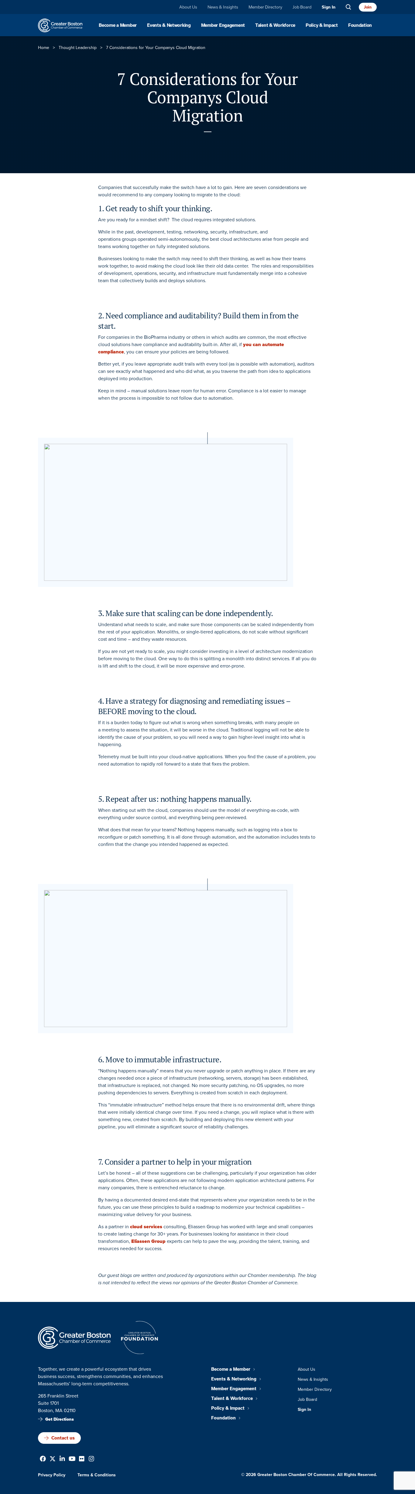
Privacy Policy (51, 1475)
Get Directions (59, 1419)
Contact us (63, 1438)
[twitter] (53, 1459)
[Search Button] (348, 7)
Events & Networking (169, 25)
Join (368, 7)
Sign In (328, 7)
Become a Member (118, 25)
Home (43, 47)
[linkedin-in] (62, 1459)
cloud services (146, 1226)
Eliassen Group (148, 1241)
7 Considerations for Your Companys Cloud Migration (207, 97)
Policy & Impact (322, 25)
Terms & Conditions (96, 1475)
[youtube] (72, 1459)
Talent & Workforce (275, 25)
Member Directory (265, 7)
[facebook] (43, 1459)
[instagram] (91, 1459)
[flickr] (81, 1459)
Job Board (302, 7)
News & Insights (223, 7)
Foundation (360, 25)
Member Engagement (223, 25)
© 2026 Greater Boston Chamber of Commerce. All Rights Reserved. (309, 1474)
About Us (188, 7)
